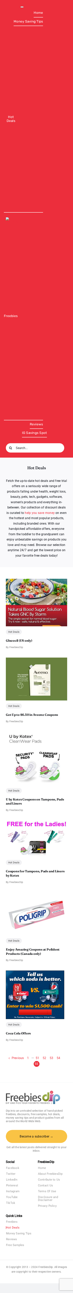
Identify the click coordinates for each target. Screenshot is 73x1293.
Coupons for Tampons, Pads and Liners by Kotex (35, 873)
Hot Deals (13, 631)
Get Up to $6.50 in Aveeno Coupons (32, 715)
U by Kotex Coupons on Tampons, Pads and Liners (35, 801)
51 (37, 1058)
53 (51, 1058)
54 (58, 1058)
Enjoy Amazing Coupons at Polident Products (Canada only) (33, 951)
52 (44, 1058)
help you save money (40, 513)
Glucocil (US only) (19, 640)
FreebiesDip (16, 647)
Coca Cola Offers (18, 1033)
